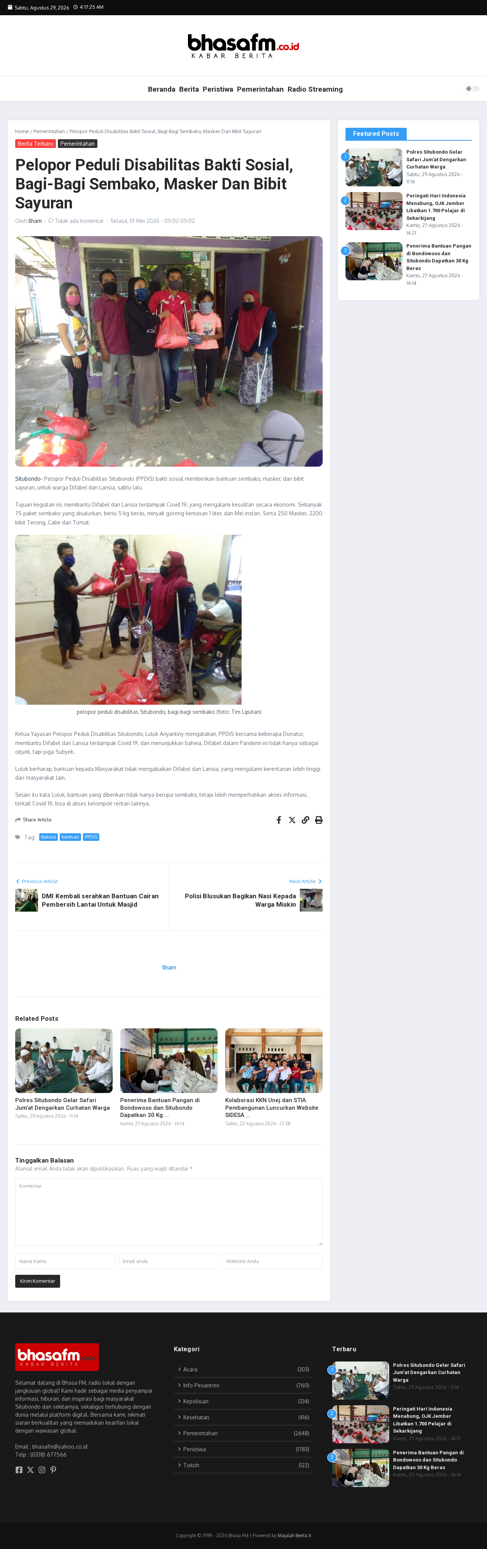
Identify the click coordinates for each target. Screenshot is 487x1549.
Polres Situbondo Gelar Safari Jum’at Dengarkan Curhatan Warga (62, 1104)
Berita (189, 89)
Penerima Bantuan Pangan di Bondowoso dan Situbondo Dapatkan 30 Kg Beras (428, 1460)
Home (22, 131)
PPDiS (91, 837)
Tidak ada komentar (79, 221)
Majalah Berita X (294, 1535)
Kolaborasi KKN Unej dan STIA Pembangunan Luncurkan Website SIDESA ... (271, 1107)
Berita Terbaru (35, 143)
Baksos (48, 837)
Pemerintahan (260, 89)
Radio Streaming (315, 89)
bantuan (70, 837)
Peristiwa (218, 89)
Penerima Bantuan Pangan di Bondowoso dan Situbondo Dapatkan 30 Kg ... (160, 1107)
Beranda (161, 89)
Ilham (35, 221)
